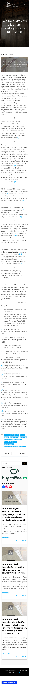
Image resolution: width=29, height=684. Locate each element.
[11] (21, 264)
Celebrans (7, 435)
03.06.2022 (4, 54)
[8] (21, 217)
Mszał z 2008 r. (8, 442)
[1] (9, 131)
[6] (23, 201)
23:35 (11, 54)
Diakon (12, 435)
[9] (16, 236)
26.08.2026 (6, 538)
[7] (24, 210)
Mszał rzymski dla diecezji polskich (12, 439)
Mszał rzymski (23, 437)
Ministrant (22, 435)
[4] (15, 182)
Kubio (21, 673)
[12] (9, 278)
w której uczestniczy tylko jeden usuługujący (15, 446)
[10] (20, 254)
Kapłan (17, 435)
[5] (7, 194)
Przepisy (15, 442)
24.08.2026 (6, 654)
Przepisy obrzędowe (9, 444)
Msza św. (6, 437)
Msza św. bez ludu (14, 437)
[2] (18, 138)
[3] (15, 166)
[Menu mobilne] (24, 4)
